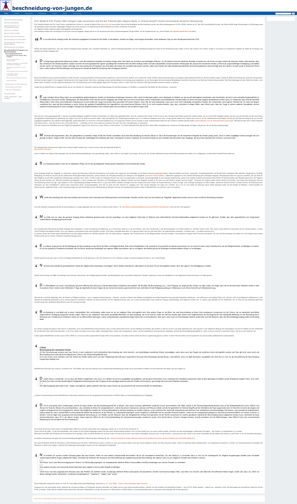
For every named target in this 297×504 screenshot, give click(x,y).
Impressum (28, 13)
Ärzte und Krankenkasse (13, 89)
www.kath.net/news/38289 (154, 175)
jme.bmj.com (106, 24)
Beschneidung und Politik (13, 87)
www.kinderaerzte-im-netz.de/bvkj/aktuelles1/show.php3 (214, 121)
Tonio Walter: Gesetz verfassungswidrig (12, 74)
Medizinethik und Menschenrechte (16, 84)
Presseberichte (9, 93)
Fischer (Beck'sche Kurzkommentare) (17, 71)
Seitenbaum (42, 13)
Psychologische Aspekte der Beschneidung (14, 43)
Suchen (54, 13)
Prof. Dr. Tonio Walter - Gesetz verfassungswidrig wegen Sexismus (125, 483)
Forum (65, 13)
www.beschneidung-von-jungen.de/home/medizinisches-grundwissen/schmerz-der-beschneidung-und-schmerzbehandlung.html (152, 438)
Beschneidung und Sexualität (15, 39)
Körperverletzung (11, 80)
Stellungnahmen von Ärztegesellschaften (11, 26)
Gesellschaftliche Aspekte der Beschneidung (16, 51)
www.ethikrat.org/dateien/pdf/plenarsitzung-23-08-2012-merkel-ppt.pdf (145, 207)
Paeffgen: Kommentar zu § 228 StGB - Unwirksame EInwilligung (17, 64)
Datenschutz (77, 13)
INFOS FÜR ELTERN (12, 33)
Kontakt (16, 13)
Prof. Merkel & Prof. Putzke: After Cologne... (16, 56)
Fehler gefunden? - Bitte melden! (13, 97)
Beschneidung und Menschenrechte (16, 78)
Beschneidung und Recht (13, 53)
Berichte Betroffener (11, 23)
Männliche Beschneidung (13, 20)
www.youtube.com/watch (42, 149)
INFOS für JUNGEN (11, 30)
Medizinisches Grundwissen (14, 36)
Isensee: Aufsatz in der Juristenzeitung (12, 60)
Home (6, 13)
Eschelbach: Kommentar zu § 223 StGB (16, 68)
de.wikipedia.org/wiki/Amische (181, 31)
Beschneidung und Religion (14, 47)
